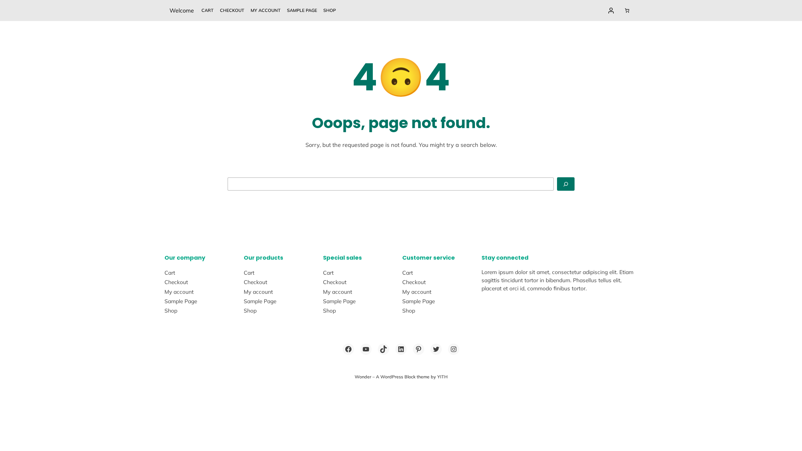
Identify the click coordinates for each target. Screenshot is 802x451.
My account (266, 10)
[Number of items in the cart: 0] (627, 10)
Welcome (181, 10)
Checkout (232, 10)
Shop (329, 10)
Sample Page (302, 10)
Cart (207, 10)
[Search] (566, 184)
